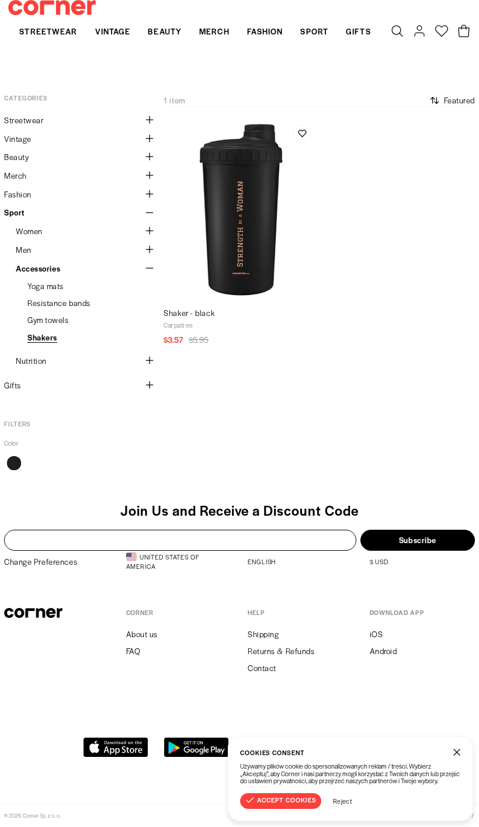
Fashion (265, 31)
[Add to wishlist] (302, 133)
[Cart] (464, 32)
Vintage (113, 31)
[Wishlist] (442, 32)
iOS (376, 634)
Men (24, 249)
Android (383, 650)
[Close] (457, 752)
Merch (214, 31)
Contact (262, 667)
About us (142, 634)
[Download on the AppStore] (116, 747)
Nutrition (31, 360)
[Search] (397, 32)
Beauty (165, 31)
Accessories (38, 268)
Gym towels (48, 319)
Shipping (263, 634)
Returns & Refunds (281, 650)
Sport (314, 31)
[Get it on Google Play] (196, 747)
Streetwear (48, 31)
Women (29, 231)
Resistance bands (59, 302)
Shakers (42, 337)
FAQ (133, 650)
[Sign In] (419, 32)
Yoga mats (45, 285)
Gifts (358, 31)
